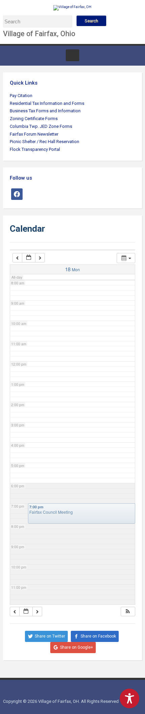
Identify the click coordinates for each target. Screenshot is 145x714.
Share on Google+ (76, 647)
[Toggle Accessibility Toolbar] (129, 698)
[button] (128, 611)
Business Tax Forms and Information (45, 110)
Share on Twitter (50, 636)
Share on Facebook (98, 636)
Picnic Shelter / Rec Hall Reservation (44, 141)
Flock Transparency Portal (35, 149)
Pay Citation (21, 95)
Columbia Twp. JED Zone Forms (41, 126)
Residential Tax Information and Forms (47, 103)
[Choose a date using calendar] (29, 258)
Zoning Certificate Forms (34, 118)
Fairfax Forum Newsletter (34, 134)
